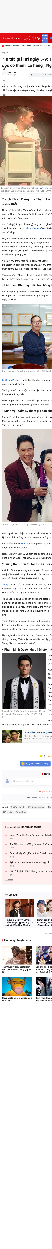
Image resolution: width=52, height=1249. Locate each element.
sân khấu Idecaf (34, 228)
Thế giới (36, 45)
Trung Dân (7, 584)
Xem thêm (9, 880)
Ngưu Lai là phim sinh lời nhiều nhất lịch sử (17, 999)
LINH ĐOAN (12, 73)
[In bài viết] (4, 95)
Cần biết (25, 38)
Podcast (8, 38)
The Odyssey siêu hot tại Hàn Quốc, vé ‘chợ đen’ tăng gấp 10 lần (16, 969)
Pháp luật (43, 45)
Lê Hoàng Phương (11, 380)
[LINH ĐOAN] (4, 74)
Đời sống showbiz (35, 807)
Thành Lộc (43, 188)
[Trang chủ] (3, 45)
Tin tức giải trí (17, 807)
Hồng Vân (25, 543)
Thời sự (29, 45)
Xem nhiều (16, 45)
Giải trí (5, 52)
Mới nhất (8, 45)
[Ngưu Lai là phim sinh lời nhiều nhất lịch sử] (17, 986)
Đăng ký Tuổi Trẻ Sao (45, 38)
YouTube (17, 38)
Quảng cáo (31, 38)
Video (23, 45)
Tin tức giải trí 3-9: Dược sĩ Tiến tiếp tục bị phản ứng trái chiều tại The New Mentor (19, 922)
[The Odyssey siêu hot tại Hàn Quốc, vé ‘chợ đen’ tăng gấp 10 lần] (17, 955)
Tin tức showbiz (30, 827)
